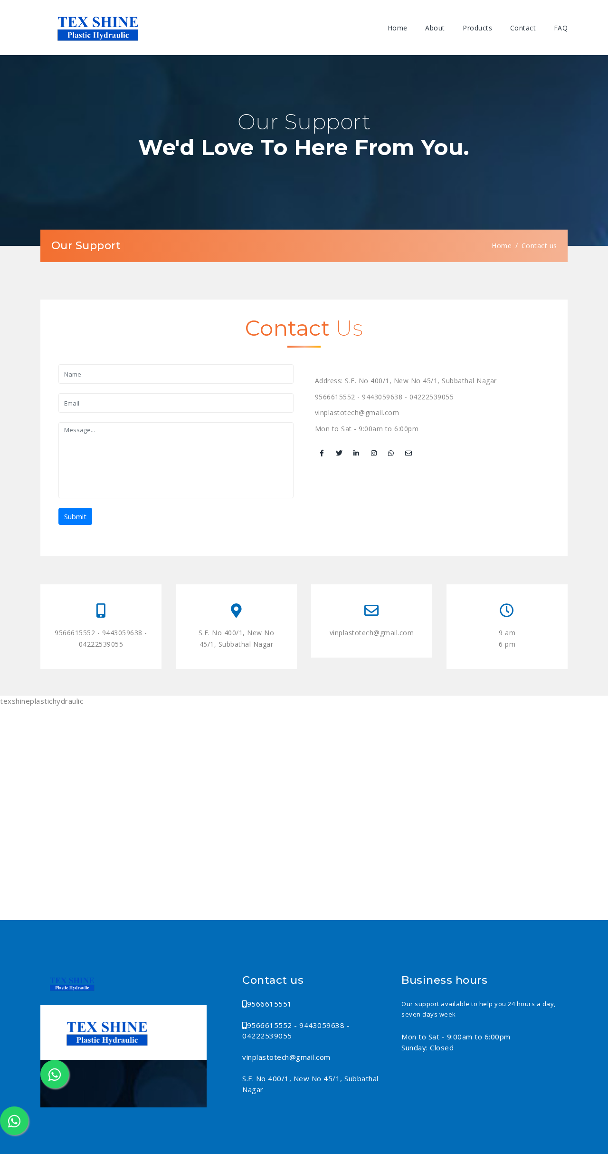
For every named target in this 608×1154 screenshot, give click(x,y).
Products (477, 27)
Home (398, 27)
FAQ (561, 27)
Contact (523, 27)
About (435, 27)
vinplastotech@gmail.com (357, 412)
